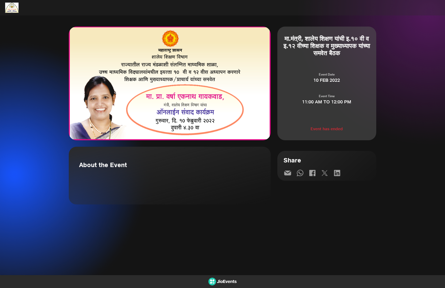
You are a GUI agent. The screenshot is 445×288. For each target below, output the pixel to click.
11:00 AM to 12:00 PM (326, 101)
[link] (288, 173)
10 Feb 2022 (326, 80)
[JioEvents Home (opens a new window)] (12, 8)
